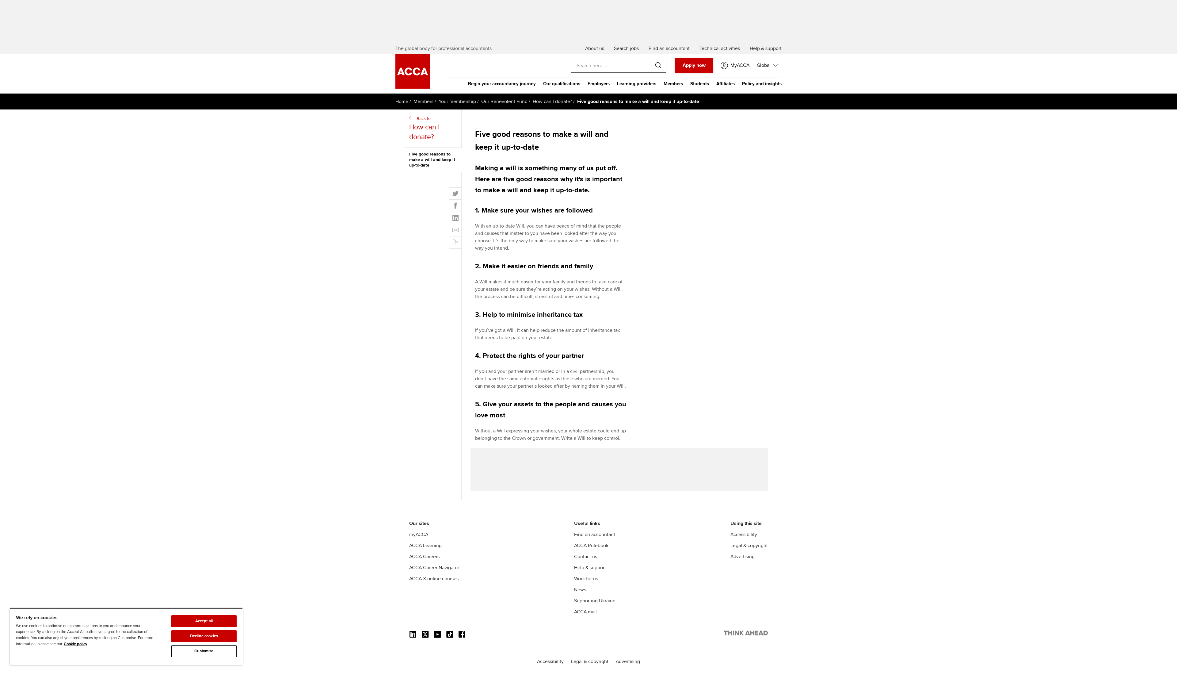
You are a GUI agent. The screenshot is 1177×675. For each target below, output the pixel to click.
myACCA (418, 534)
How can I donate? (552, 101)
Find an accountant (594, 534)
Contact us (585, 557)
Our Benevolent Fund (504, 101)
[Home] (412, 87)
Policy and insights (762, 83)
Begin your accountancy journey (502, 83)
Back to (424, 128)
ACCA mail (585, 612)
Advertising (742, 557)
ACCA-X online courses (434, 579)
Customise (203, 651)
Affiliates (725, 83)
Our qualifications (561, 83)
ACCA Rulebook (591, 546)
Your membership (457, 101)
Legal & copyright (749, 546)
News (580, 590)
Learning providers (636, 83)
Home (401, 101)
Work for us (586, 579)
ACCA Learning (425, 546)
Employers (599, 83)
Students (699, 83)
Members (673, 83)
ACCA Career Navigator (434, 568)
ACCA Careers (424, 557)
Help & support (590, 568)
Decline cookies (204, 636)
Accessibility (743, 534)
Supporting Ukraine (594, 601)
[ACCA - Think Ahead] (746, 634)
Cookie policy (75, 644)
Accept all (204, 621)
